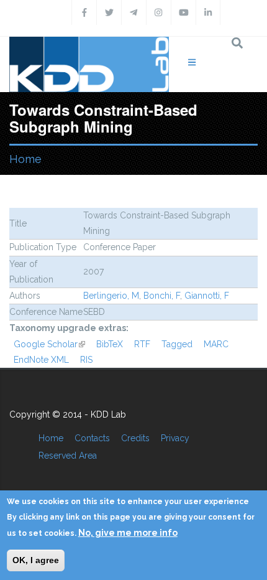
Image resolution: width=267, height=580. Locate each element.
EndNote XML (41, 360)
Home (25, 159)
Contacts (92, 438)
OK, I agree (35, 560)
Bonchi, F (161, 296)
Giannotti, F (206, 296)
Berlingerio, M (111, 296)
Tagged (176, 344)
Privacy (175, 438)
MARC (216, 344)
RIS (86, 360)
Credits (135, 438)
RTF (142, 344)
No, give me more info (128, 533)
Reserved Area (67, 456)
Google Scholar (49, 344)
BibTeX (109, 344)
